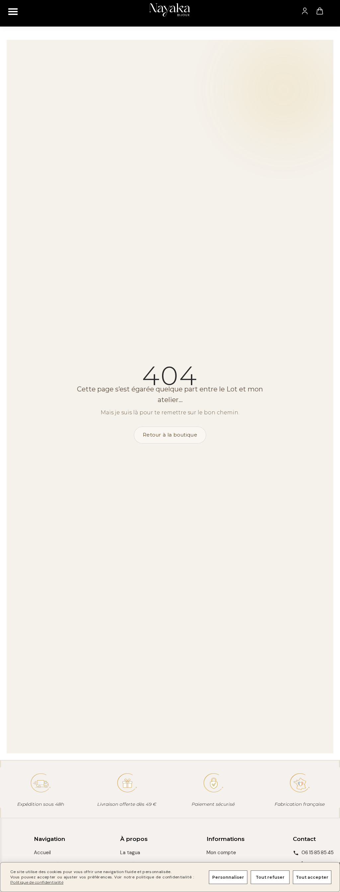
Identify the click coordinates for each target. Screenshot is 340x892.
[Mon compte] (305, 11)
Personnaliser (228, 877)
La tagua (130, 852)
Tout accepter (312, 877)
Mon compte (221, 852)
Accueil (42, 852)
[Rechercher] (333, 11)
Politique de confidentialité (36, 882)
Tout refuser (270, 877)
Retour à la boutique (170, 435)
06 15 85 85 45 (317, 852)
